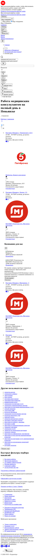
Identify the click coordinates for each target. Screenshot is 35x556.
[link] (4, 31)
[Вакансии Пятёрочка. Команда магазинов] (19, 158)
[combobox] (9, 59)
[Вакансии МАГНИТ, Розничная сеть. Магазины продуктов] (19, 211)
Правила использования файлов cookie (13, 14)
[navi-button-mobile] (2, 41)
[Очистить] (3, 63)
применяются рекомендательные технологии (16, 535)
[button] (3, 35)
